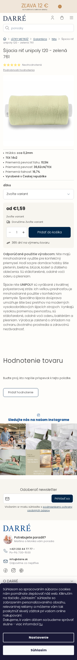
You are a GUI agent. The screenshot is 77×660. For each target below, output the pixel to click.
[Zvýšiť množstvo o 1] (23, 229)
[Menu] (68, 17)
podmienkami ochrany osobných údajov (48, 507)
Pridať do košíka (48, 228)
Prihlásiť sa (59, 497)
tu (53, 624)
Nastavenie (37, 637)
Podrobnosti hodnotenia (19, 69)
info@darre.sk (18, 558)
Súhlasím (37, 650)
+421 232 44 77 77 (21, 547)
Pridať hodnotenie (20, 393)
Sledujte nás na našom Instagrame (37, 420)
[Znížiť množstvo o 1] (10, 229)
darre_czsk (13, 568)
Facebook (5, 568)
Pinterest (21, 568)
